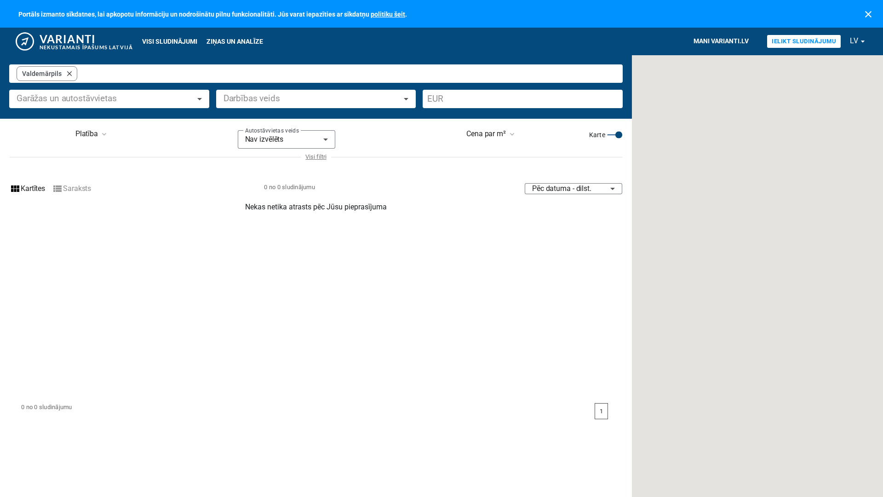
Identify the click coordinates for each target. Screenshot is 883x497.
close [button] (69, 73)
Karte (597, 135)
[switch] (614, 134)
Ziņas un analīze (234, 41)
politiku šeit (388, 14)
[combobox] (348, 73)
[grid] (47, 73)
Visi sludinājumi (169, 41)
